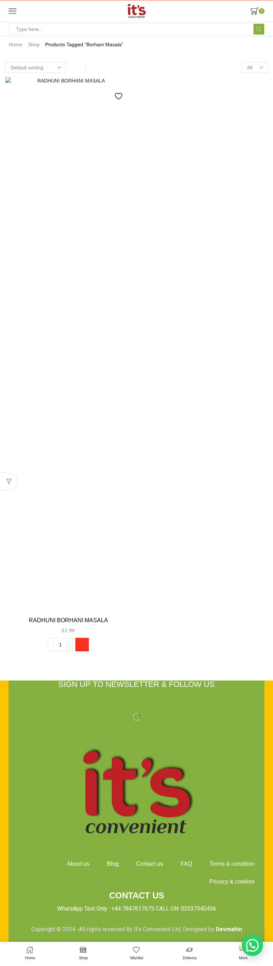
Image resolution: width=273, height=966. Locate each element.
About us (78, 864)
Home (15, 44)
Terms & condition (232, 864)
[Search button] (258, 29)
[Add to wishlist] (119, 92)
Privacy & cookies (232, 882)
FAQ (186, 864)
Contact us (149, 864)
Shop (34, 44)
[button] (82, 644)
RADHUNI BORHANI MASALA (68, 620)
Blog (113, 864)
